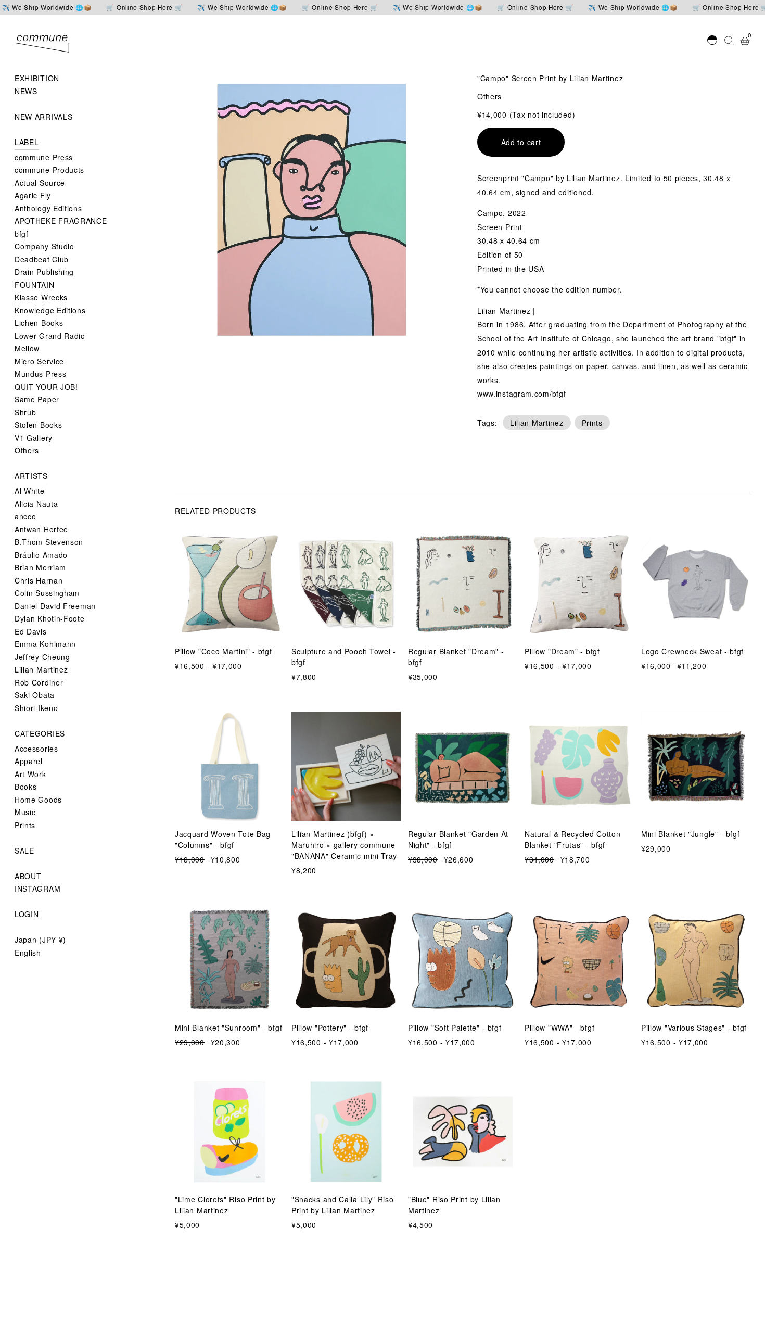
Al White (30, 491)
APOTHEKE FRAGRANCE (61, 220)
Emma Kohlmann (45, 644)
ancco (25, 516)
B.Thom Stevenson (49, 542)
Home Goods (38, 799)
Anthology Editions (48, 208)
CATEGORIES (40, 733)
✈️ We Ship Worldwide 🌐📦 (47, 7)
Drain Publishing (44, 272)
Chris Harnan (38, 580)
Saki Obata (35, 695)
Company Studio (44, 246)
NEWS (26, 91)
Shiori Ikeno (36, 708)
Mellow (27, 348)
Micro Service (39, 361)
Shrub (25, 412)
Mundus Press (40, 374)
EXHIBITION (37, 78)
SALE (24, 850)
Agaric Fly (33, 195)
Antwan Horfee (41, 529)
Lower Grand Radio (50, 336)
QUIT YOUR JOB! (46, 387)
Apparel (29, 761)
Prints (25, 825)
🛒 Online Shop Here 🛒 (144, 7)
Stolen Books (38, 425)
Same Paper (37, 399)
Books (26, 786)
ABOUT (28, 876)
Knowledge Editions (50, 310)
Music (25, 812)
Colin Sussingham (47, 593)
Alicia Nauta (36, 504)
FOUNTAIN (35, 285)
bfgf (22, 234)
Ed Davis (31, 631)
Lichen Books (39, 323)
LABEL (27, 142)
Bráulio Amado (41, 555)
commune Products (49, 169)
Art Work (30, 774)
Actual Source (40, 182)
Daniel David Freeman (55, 606)
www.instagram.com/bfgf (521, 393)
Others (27, 450)
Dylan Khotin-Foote (50, 618)
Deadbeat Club (42, 259)
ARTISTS (31, 476)
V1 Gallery (34, 438)
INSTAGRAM (37, 888)
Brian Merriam (40, 567)
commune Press (44, 157)
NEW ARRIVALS (43, 116)
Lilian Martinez (41, 669)
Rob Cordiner (39, 682)
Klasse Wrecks (41, 297)
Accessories (36, 748)
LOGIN (27, 914)
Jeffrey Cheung (42, 657)
